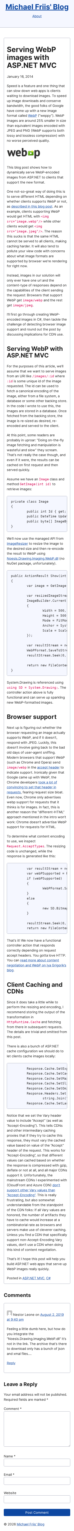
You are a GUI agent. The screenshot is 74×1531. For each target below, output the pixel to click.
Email (9, 1474)
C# (48, 1278)
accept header (48, 767)
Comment (13, 1409)
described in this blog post (31, 206)
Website (10, 1493)
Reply (11, 1363)
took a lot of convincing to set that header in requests (32, 787)
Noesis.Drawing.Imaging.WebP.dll (32, 558)
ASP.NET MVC (33, 1278)
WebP (32, 115)
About (37, 16)
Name (9, 1456)
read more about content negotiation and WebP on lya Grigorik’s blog (36, 965)
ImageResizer (17, 543)
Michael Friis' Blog (37, 6)
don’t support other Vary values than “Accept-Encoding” (33, 1190)
